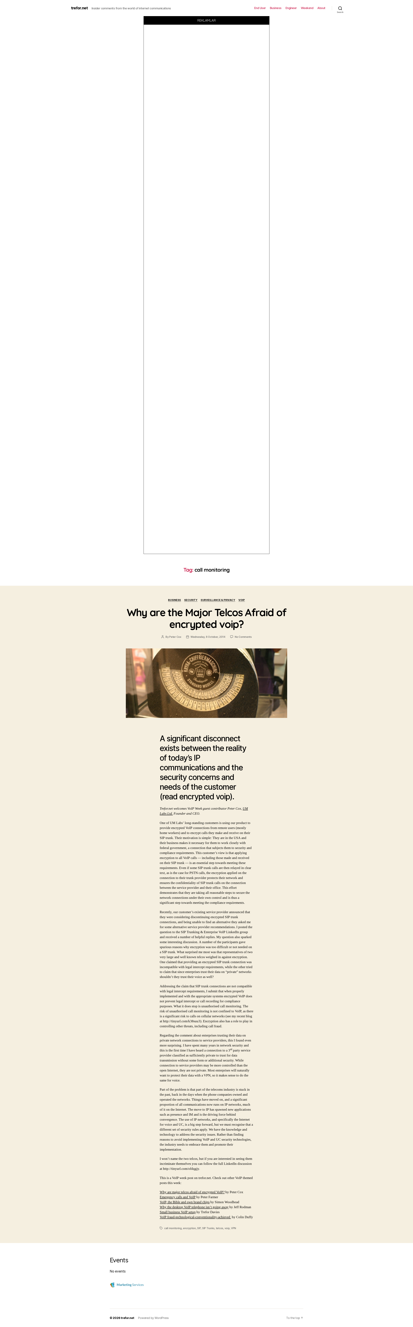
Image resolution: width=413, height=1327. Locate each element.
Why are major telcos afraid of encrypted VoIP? (192, 1192)
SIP (199, 1228)
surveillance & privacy (218, 600)
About (321, 8)
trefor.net (79, 8)
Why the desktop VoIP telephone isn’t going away (194, 1207)
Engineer (291, 8)
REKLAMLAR (206, 20)
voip (241, 600)
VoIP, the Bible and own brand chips (185, 1202)
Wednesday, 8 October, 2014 (208, 636)
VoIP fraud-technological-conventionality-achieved (195, 1217)
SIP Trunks (208, 1228)
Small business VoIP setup (178, 1212)
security (190, 600)
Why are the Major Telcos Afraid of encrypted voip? (206, 618)
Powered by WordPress (153, 1318)
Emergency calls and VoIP (178, 1197)
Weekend (307, 8)
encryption (189, 1228)
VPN (233, 1228)
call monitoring (173, 1228)
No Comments (243, 636)
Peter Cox (175, 636)
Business (276, 8)
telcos (219, 1228)
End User (260, 8)
